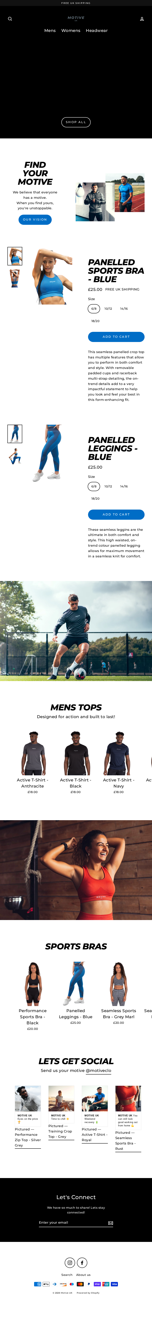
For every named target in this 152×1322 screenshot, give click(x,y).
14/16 (124, 308)
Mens (50, 30)
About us (83, 1275)
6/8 (93, 308)
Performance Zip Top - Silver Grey (28, 1140)
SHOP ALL (76, 122)
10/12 (108, 308)
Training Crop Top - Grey (60, 1134)
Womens (70, 30)
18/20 (95, 321)
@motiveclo (98, 1070)
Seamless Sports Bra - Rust (125, 1143)
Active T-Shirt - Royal (95, 1137)
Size (91, 299)
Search (66, 1275)
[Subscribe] (110, 1222)
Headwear (97, 30)
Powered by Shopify (88, 1293)
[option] (49, 276)
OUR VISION (35, 219)
